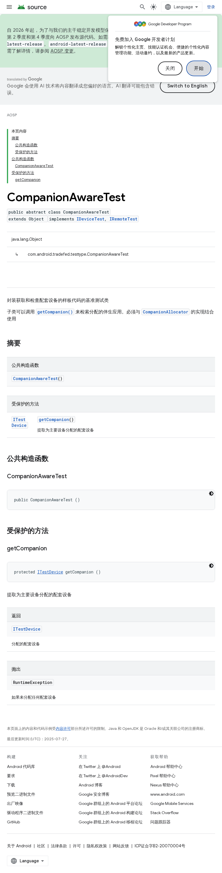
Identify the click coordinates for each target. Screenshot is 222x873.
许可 (77, 846)
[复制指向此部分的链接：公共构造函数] (54, 459)
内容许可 (63, 728)
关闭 (170, 68)
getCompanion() (55, 312)
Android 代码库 (21, 766)
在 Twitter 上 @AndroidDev (103, 775)
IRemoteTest (123, 219)
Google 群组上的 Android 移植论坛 (111, 822)
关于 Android (19, 846)
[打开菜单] (9, 7)
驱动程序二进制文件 (25, 812)
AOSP (12, 115)
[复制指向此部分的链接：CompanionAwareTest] (72, 476)
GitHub (13, 822)
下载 (11, 785)
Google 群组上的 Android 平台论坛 (111, 803)
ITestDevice (19, 422)
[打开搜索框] (142, 6)
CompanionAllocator (165, 312)
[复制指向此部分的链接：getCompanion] (52, 548)
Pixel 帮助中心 (162, 775)
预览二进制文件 (21, 794)
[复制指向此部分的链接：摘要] (26, 343)
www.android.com (167, 794)
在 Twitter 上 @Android (100, 766)
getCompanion (54, 419)
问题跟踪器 (160, 822)
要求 (11, 775)
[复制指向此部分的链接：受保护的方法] (54, 531)
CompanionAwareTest (35, 378)
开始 (199, 68)
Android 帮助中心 (166, 766)
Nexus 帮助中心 (164, 785)
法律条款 (59, 846)
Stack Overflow (164, 812)
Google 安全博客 (94, 794)
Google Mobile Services (171, 803)
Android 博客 (91, 785)
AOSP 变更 (62, 51)
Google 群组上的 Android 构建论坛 (111, 812)
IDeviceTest (90, 219)
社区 (41, 846)
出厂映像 (15, 803)
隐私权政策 (97, 846)
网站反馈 (121, 846)
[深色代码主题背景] (211, 493)
